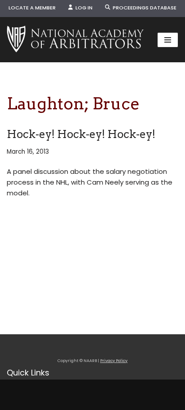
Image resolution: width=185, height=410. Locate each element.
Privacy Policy (114, 360)
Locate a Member (32, 7)
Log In (82, 7)
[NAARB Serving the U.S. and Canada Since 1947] (75, 39)
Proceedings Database (143, 7)
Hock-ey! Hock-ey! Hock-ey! (81, 134)
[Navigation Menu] (167, 39)
